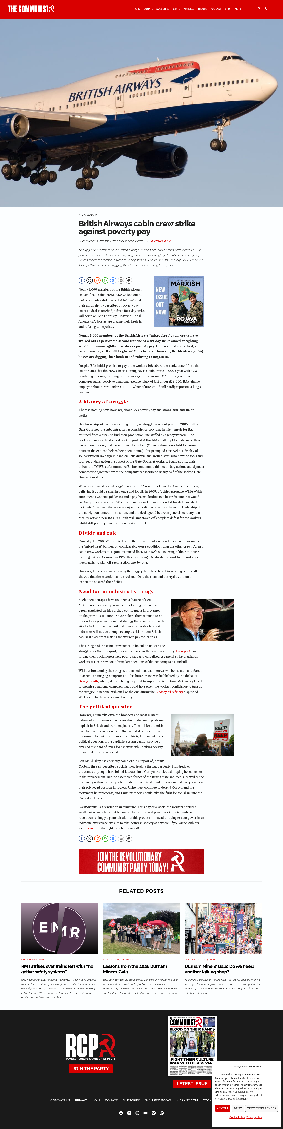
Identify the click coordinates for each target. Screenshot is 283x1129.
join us (92, 828)
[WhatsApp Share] (105, 280)
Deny (238, 1108)
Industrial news (161, 241)
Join (137, 9)
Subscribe (162, 9)
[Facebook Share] (82, 280)
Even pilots (184, 651)
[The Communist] (31, 11)
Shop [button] (228, 9)
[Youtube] (146, 1113)
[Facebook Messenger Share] (113, 280)
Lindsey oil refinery (169, 692)
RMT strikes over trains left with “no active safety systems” (57, 969)
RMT (41, 959)
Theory (202, 9)
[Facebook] (121, 1113)
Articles (189, 9)
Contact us (60, 1100)
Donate (148, 9)
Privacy (81, 1100)
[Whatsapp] (162, 1113)
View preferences (261, 1108)
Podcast (215, 9)
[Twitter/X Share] (89, 280)
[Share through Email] (121, 280)
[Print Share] (129, 280)
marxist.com (187, 1100)
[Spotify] (154, 1113)
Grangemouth (88, 681)
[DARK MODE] (266, 8)
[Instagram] (137, 1113)
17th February (171, 260)
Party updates (128, 959)
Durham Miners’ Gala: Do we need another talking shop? (219, 969)
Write (176, 9)
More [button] (238, 9)
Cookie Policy (237, 1117)
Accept (223, 1108)
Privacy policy (254, 1117)
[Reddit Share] (97, 280)
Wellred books (158, 1100)
